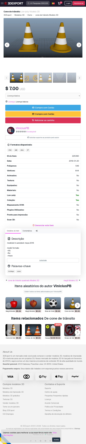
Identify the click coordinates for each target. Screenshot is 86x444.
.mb (16, 150)
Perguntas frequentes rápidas (56, 396)
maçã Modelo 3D (71, 280)
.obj (22, 150)
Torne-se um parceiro (11, 407)
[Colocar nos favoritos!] (18, 306)
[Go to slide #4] (59, 78)
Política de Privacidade (54, 407)
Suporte (48, 388)
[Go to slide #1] (16, 78)
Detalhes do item (13, 231)
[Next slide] (79, 45)
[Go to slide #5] (74, 78)
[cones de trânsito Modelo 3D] (33, 330)
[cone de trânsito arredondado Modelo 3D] (72, 303)
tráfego (11, 271)
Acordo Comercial (52, 403)
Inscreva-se (78, 3)
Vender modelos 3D (11, 403)
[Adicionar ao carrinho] (14, 306)
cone (19, 271)
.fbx (10, 150)
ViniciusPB (22, 128)
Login (68, 3)
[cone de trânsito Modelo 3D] (13, 330)
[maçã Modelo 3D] (13, 303)
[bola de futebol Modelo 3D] (53, 303)
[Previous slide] (7, 45)
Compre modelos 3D (13, 384)
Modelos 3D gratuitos (11, 396)
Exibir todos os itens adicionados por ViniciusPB (43, 292)
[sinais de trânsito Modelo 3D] (72, 330)
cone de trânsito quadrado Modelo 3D (23, 280)
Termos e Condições (53, 410)
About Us (7, 351)
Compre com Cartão (44, 107)
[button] (77, 305)
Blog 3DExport (9, 410)
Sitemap (77, 429)
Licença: (11, 102)
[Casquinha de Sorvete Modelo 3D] (53, 330)
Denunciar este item (44, 225)
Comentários (27, 231)
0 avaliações (31, 132)
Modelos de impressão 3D (13, 392)
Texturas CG (7, 399)
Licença (48, 399)
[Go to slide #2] (31, 78)
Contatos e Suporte (55, 384)
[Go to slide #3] (45, 78)
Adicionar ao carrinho (44, 120)
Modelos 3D (8, 388)
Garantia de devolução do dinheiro (58, 414)
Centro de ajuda (51, 392)
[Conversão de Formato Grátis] (28, 150)
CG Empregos (8, 414)
